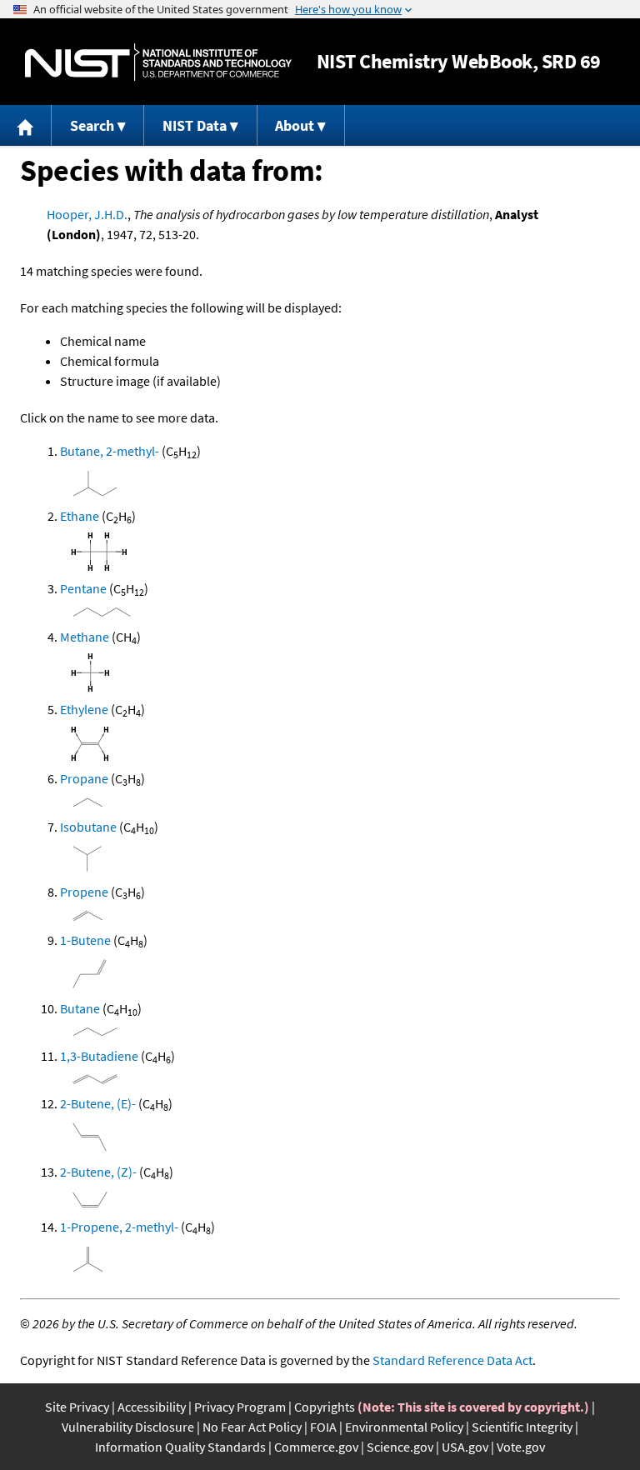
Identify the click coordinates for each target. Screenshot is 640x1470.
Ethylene (84, 709)
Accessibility (152, 1406)
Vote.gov (521, 1446)
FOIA (323, 1426)
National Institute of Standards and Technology (158, 62)
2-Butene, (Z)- (98, 1171)
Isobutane (88, 826)
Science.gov (400, 1446)
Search (92, 125)
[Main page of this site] (26, 125)
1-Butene (85, 940)
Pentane (83, 588)
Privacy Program (240, 1406)
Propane (84, 778)
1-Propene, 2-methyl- (119, 1226)
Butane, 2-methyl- (109, 450)
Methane (84, 636)
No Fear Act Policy (252, 1426)
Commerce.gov (316, 1446)
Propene (84, 891)
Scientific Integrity (522, 1426)
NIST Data (194, 125)
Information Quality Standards (180, 1446)
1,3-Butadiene (99, 1056)
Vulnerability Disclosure (128, 1426)
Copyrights (324, 1406)
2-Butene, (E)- (98, 1103)
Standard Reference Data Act (452, 1360)
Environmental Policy (404, 1426)
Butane (80, 1008)
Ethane (79, 516)
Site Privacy (77, 1406)
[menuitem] (26, 125)
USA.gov (465, 1446)
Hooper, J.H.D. (87, 214)
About (294, 125)
